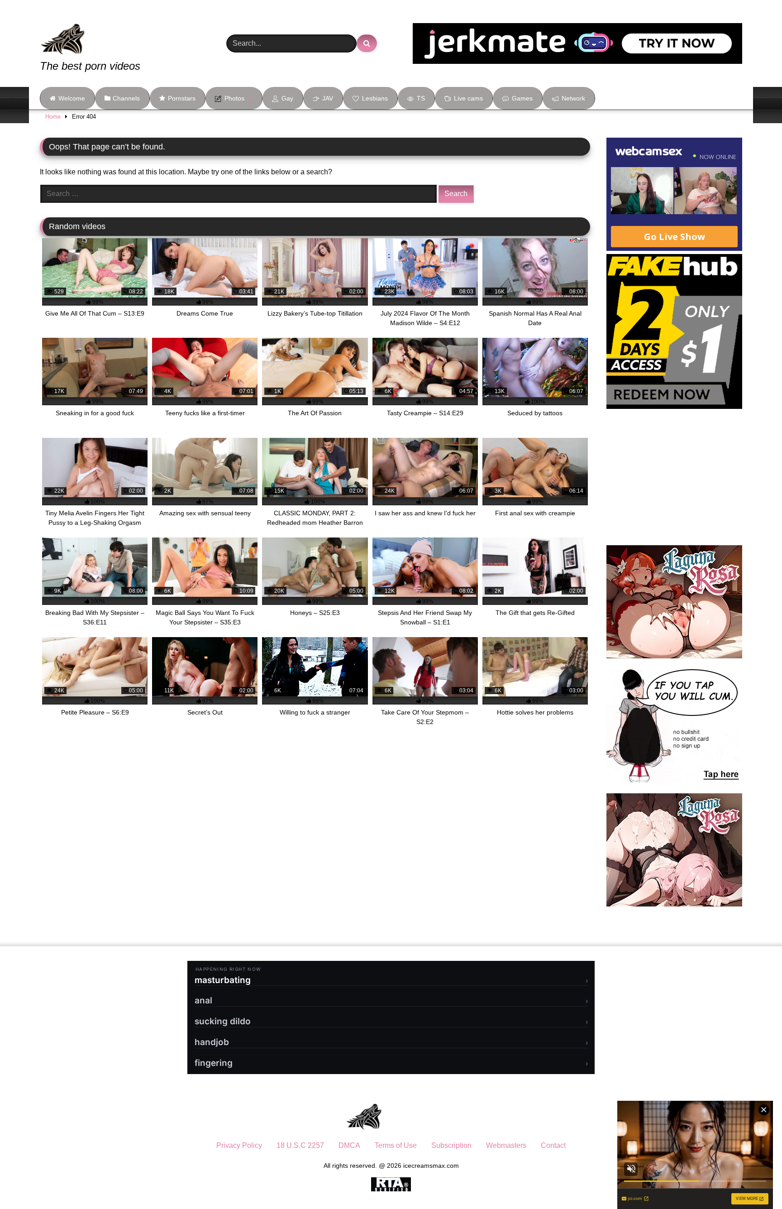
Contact (553, 1145)
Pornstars (182, 98)
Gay (287, 98)
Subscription (451, 1145)
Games (522, 98)
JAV (327, 98)
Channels (126, 98)
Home (53, 116)
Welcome (71, 98)
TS (421, 98)
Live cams (468, 98)
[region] (117, 1143)
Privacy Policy (239, 1145)
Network (573, 98)
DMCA (349, 1145)
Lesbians (375, 98)
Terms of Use (396, 1145)
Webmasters (506, 1145)
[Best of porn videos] (96, 32)
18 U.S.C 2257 (300, 1145)
